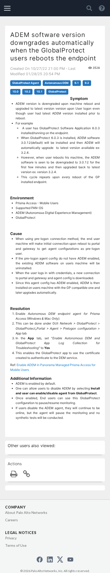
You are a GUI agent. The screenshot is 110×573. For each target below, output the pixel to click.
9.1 (76, 83)
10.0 (15, 91)
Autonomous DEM (57, 83)
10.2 (27, 91)
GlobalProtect (57, 91)
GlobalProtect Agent (25, 83)
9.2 (87, 83)
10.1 (39, 91)
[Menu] (7, 8)
